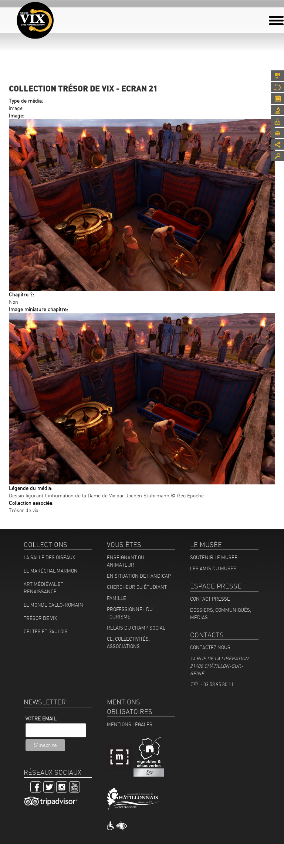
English (277, 75)
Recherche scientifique (277, 110)
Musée (277, 87)
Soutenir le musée (213, 557)
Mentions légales (129, 724)
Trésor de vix (40, 618)
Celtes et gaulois (46, 631)
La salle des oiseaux (49, 557)
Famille (116, 598)
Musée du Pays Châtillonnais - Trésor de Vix (53, 16)
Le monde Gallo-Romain (53, 605)
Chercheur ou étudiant (137, 587)
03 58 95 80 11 (218, 684)
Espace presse (277, 121)
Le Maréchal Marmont (52, 571)
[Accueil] (35, 20)
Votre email (41, 718)
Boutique (277, 133)
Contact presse (210, 599)
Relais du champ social (136, 628)
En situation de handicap (139, 576)
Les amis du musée (213, 568)
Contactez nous (210, 647)
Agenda (277, 98)
